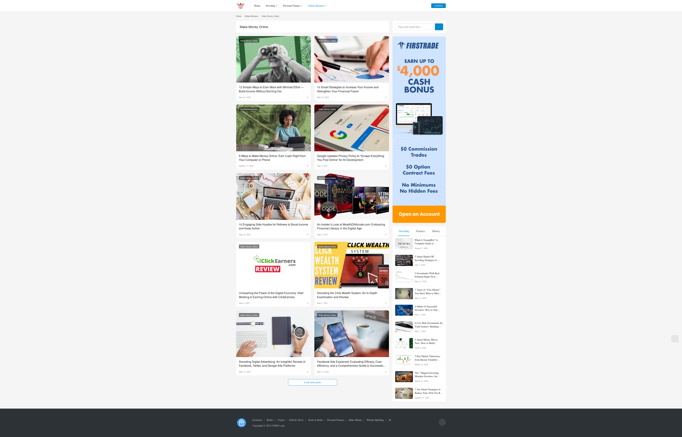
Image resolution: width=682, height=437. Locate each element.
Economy (257, 420)
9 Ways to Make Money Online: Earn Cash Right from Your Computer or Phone (272, 158)
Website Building (375, 420)
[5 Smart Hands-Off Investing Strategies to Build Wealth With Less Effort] (404, 260)
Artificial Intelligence (249, 109)
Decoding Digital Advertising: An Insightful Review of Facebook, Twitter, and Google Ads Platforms (272, 364)
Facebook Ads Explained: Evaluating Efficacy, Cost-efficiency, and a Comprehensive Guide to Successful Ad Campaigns (350, 364)
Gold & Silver (296, 420)
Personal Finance (291, 5)
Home (257, 5)
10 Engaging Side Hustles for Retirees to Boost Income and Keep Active (273, 226)
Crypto (281, 420)
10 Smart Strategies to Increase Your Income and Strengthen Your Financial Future (347, 89)
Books (270, 420)
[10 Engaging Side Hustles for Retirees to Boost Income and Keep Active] (273, 196)
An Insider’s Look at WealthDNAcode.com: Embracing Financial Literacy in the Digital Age (351, 226)
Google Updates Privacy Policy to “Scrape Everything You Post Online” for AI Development (350, 158)
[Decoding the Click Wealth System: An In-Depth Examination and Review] (351, 265)
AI (389, 420)
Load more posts (312, 382)
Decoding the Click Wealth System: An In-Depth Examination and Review (347, 295)
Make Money (355, 420)
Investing (270, 5)
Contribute (438, 5)
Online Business (316, 5)
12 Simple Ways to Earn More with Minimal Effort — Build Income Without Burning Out (271, 89)
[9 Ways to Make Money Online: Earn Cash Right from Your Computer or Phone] (273, 128)
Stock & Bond (315, 420)
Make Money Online (249, 40)
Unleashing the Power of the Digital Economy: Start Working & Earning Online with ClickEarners (271, 295)
